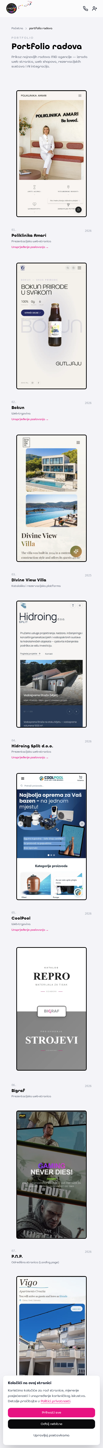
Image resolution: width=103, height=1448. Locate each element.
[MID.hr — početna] (19, 8)
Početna (17, 28)
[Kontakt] (85, 8)
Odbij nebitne (51, 1424)
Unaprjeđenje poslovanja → (30, 247)
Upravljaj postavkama (51, 1435)
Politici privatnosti (55, 1401)
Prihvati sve (51, 1412)
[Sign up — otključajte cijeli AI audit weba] (94, 8)
